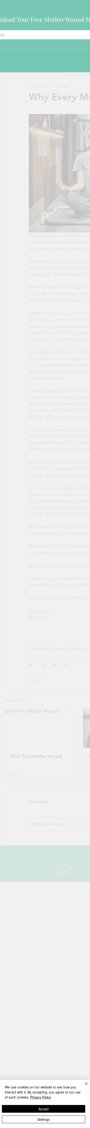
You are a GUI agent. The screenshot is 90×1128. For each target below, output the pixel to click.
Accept (43, 1108)
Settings (43, 1119)
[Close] (83, 1086)
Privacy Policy (40, 1097)
